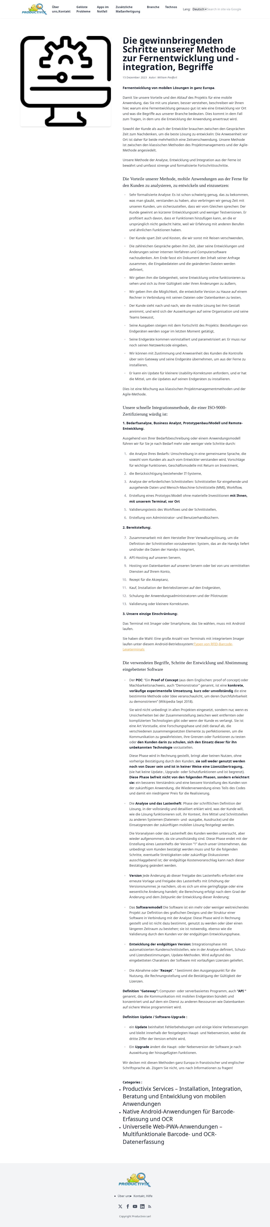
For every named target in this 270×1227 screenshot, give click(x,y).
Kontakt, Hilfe (143, 1196)
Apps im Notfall (103, 9)
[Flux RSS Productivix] (149, 1206)
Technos (171, 7)
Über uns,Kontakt (61, 9)
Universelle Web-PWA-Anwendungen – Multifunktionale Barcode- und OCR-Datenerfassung (172, 1134)
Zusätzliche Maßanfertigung (128, 9)
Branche (153, 7)
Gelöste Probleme (83, 9)
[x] (120, 1206)
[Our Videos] (135, 1206)
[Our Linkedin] (142, 1206)
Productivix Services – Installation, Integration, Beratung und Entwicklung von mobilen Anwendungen (182, 1096)
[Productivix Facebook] (127, 1206)
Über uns (124, 1196)
